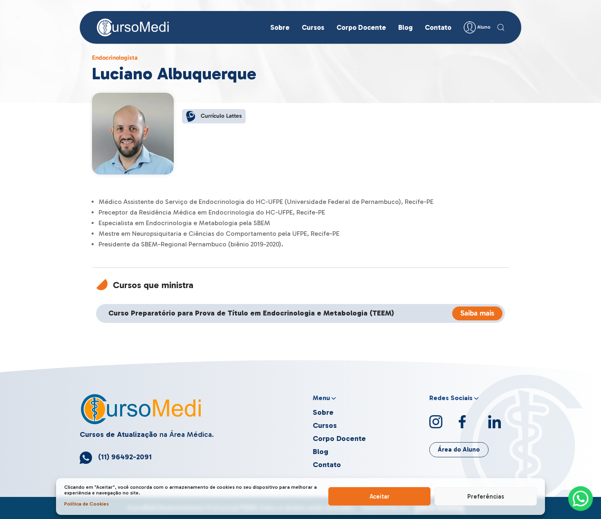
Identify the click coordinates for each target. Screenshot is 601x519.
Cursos (313, 27)
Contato (438, 27)
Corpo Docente (361, 27)
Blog (405, 27)
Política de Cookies (86, 504)
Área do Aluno (459, 449)
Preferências (485, 496)
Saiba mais (477, 313)
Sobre (279, 27)
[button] (501, 27)
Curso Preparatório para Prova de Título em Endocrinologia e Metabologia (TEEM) (251, 313)
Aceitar (380, 496)
